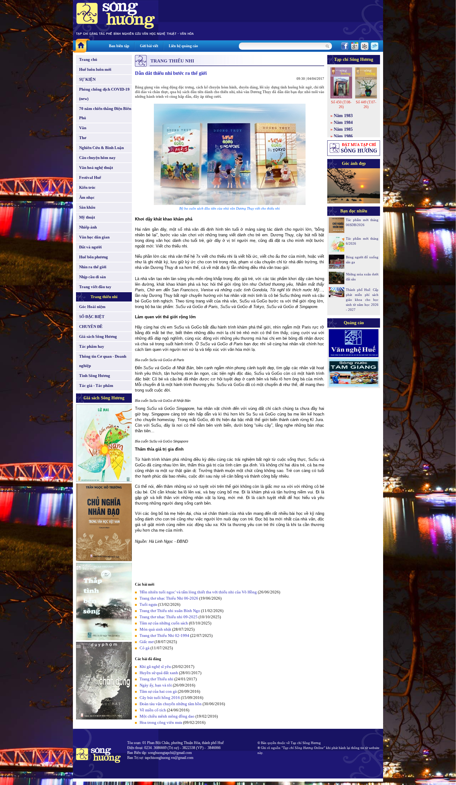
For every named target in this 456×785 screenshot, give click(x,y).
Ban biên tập (119, 46)
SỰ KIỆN (87, 79)
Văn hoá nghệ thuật (96, 167)
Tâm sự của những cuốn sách (164, 623)
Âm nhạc (87, 197)
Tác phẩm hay (91, 346)
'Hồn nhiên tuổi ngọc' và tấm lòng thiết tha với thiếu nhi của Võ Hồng (198, 592)
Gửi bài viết (149, 46)
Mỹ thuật (87, 217)
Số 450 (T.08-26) (341, 104)
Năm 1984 (343, 122)
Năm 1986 (343, 136)
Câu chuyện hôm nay (97, 157)
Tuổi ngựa (148, 604)
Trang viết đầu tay (95, 286)
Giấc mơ (147, 641)
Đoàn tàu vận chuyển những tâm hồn (171, 703)
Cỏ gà (145, 648)
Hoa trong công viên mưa (161, 722)
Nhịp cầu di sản (92, 277)
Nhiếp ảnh (88, 227)
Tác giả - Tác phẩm (96, 385)
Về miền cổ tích (153, 710)
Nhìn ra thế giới (92, 267)
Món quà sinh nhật (155, 629)
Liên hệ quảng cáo (183, 46)
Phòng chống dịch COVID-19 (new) (104, 94)
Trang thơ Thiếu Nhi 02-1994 (164, 635)
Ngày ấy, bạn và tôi (156, 685)
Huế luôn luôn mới (95, 69)
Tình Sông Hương (94, 375)
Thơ (82, 137)
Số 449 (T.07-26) (366, 104)
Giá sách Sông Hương (98, 336)
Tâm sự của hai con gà (158, 691)
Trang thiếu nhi (104, 296)
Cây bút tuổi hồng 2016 (160, 697)
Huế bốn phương (93, 257)
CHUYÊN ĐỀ (91, 326)
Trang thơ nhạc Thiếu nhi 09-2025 (169, 617)
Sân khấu (87, 207)
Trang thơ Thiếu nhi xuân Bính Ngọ (170, 610)
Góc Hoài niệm (92, 306)
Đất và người (90, 247)
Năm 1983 (343, 115)
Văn (82, 127)
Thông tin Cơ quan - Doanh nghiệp (102, 361)
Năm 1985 (343, 129)
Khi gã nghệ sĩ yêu (155, 666)
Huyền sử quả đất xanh (159, 672)
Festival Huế (90, 177)
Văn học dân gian (94, 237)
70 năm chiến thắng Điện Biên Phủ (105, 113)
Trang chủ (88, 59)
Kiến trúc (87, 187)
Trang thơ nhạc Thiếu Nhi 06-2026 (169, 598)
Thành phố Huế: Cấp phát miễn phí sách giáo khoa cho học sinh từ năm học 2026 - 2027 (362, 299)
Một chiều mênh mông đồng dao (167, 716)
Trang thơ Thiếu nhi (156, 679)
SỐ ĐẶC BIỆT (92, 316)
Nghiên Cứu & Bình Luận (101, 147)
